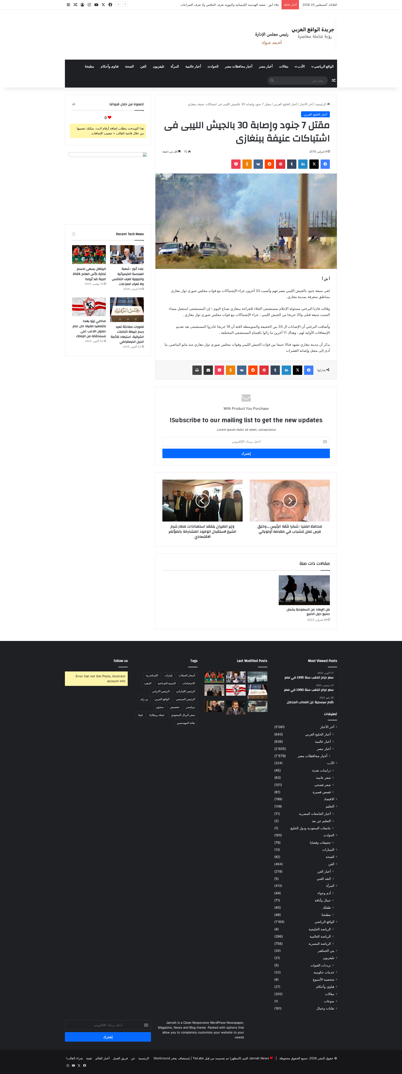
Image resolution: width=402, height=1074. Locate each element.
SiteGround (162, 1058)
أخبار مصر (266, 66)
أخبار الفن (324, 871)
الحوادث (213, 66)
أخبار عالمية (193, 66)
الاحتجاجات (188, 683)
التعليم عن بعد (321, 821)
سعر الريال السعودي (183, 715)
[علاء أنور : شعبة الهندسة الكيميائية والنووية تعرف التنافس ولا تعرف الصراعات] (127, 254)
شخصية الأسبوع (323, 979)
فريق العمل (120, 1058)
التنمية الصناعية (167, 683)
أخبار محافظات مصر (238, 66)
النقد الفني (324, 879)
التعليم (330, 806)
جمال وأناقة (323, 900)
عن (133, 1058)
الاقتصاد (329, 799)
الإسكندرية (152, 675)
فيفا (140, 715)
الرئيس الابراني (161, 691)
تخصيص (174, 707)
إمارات (168, 675)
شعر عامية (323, 777)
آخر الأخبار (306, 104)
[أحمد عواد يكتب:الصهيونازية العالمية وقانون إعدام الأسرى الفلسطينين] (257, 677)
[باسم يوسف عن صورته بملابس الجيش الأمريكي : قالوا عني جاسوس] (257, 706)
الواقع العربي (161, 699)
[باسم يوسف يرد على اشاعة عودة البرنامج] (236, 708)
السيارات (328, 849)
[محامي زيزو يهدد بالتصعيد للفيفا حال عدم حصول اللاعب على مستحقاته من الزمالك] (89, 306)
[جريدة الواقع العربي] (294, 34)
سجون (160, 707)
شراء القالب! (74, 1058)
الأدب (301, 66)
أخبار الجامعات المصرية (315, 814)
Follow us (121, 661)
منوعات (329, 1001)
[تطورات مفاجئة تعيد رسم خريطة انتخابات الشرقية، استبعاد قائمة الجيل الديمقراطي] (127, 309)
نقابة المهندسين (186, 723)
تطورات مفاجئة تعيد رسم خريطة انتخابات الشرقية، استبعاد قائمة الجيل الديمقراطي (127, 334)
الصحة (129, 66)
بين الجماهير (326, 950)
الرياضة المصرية (319, 943)
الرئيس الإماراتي (185, 691)
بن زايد (144, 699)
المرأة (175, 66)
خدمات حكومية (324, 972)
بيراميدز (190, 707)
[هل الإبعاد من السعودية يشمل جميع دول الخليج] (304, 590)
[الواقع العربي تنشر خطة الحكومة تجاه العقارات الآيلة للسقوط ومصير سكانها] (214, 706)
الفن (143, 66)
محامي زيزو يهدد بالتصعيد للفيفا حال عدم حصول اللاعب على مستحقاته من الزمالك (89, 328)
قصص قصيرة (322, 792)
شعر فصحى (322, 785)
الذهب (147, 683)
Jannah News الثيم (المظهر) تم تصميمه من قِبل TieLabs (231, 1058)
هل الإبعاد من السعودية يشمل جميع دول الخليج (308, 611)
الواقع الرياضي (324, 66)
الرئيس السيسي (185, 699)
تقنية (89, 1058)
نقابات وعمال (325, 1008)
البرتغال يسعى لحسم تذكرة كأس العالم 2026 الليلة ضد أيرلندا (239, 5)
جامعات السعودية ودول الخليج (310, 828)
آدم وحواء (324, 893)
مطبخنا (89, 66)
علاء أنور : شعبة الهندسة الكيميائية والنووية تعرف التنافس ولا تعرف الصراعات (128, 276)
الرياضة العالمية (320, 936)
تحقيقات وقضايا (320, 842)
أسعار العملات (187, 675)
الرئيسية (321, 104)
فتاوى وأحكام (110, 66)
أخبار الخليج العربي (285, 104)
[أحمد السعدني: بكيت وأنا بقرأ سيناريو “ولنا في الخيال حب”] (214, 690)
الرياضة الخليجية (320, 929)
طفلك (327, 907)
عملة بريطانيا (156, 715)
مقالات (283, 66)
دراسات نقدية (321, 770)
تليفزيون (158, 66)
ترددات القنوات (320, 965)
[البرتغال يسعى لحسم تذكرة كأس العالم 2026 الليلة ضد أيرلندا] (89, 254)
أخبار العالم (102, 1058)
